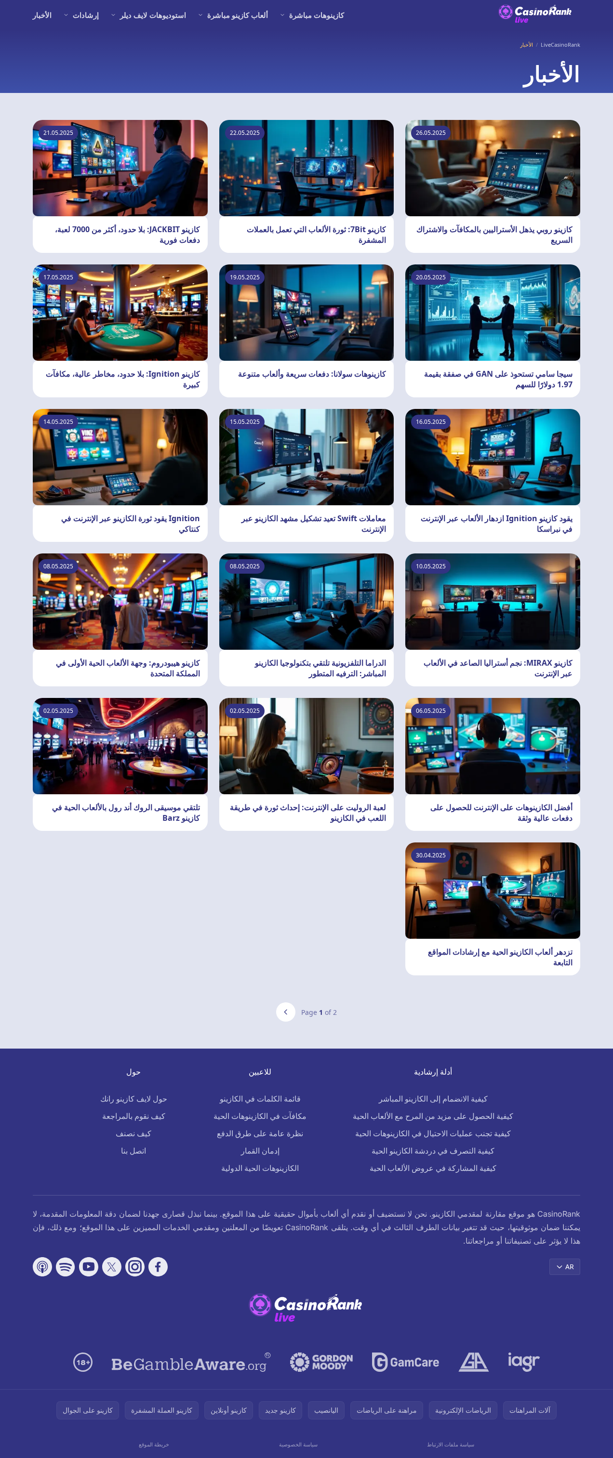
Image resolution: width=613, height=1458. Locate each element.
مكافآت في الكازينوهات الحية (259, 1116)
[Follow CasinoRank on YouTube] (88, 1266)
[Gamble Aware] (191, 1362)
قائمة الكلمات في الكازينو (260, 1098)
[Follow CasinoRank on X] (111, 1266)
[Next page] (285, 1012)
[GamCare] (405, 1362)
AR (569, 1266)
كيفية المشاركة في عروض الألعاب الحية (433, 1168)
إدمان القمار (260, 1150)
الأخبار (42, 15)
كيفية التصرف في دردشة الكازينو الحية (433, 1150)
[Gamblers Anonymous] (473, 1362)
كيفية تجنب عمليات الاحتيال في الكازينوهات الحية (433, 1133)
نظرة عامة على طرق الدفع (260, 1133)
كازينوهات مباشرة (316, 15)
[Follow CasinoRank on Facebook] (158, 1266)
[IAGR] (524, 1362)
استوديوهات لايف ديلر (153, 15)
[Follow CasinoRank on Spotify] (65, 1266)
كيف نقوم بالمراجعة (133, 1116)
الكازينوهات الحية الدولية (260, 1168)
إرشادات (86, 15)
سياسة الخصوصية (298, 1444)
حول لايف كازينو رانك (133, 1098)
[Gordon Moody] (321, 1362)
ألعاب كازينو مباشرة (237, 15)
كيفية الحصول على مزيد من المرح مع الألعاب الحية (433, 1116)
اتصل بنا (133, 1150)
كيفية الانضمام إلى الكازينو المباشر (433, 1098)
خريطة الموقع (154, 1444)
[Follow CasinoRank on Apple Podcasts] (42, 1266)
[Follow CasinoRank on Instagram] (135, 1266)
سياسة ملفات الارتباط (450, 1444)
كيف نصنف (133, 1133)
